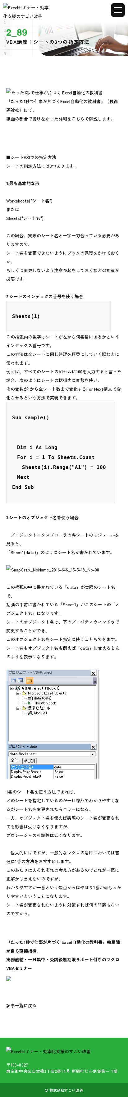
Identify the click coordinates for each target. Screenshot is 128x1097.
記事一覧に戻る (21, 1005)
